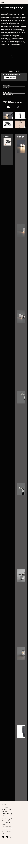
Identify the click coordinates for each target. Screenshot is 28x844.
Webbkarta (18, 805)
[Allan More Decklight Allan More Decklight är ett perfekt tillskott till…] (21, 685)
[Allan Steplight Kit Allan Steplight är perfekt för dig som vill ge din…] (21, 349)
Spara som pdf (10, 77)
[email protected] (7, 828)
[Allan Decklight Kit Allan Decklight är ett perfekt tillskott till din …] (21, 181)
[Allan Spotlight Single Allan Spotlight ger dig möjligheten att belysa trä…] (21, 436)
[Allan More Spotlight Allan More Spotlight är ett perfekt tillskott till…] (21, 607)
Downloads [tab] (18, 109)
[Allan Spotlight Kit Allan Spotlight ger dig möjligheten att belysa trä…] (21, 525)
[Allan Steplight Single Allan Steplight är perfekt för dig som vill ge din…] (21, 266)
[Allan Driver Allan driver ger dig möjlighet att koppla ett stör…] (21, 762)
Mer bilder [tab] (8, 109)
